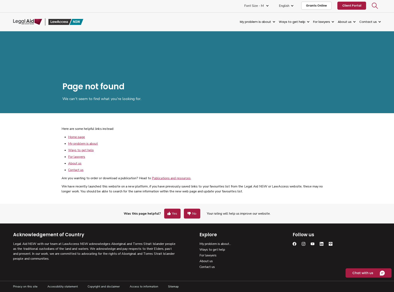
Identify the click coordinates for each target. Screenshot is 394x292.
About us (345, 22)
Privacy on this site (25, 287)
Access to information (144, 287)
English (284, 5)
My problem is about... (215, 244)
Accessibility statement (62, 287)
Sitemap (173, 287)
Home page (76, 137)
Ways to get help (292, 22)
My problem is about (255, 22)
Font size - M (254, 5)
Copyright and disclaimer (104, 287)
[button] (375, 6)
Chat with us (362, 273)
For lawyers (321, 22)
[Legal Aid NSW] (48, 22)
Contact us (368, 22)
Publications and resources (171, 178)
